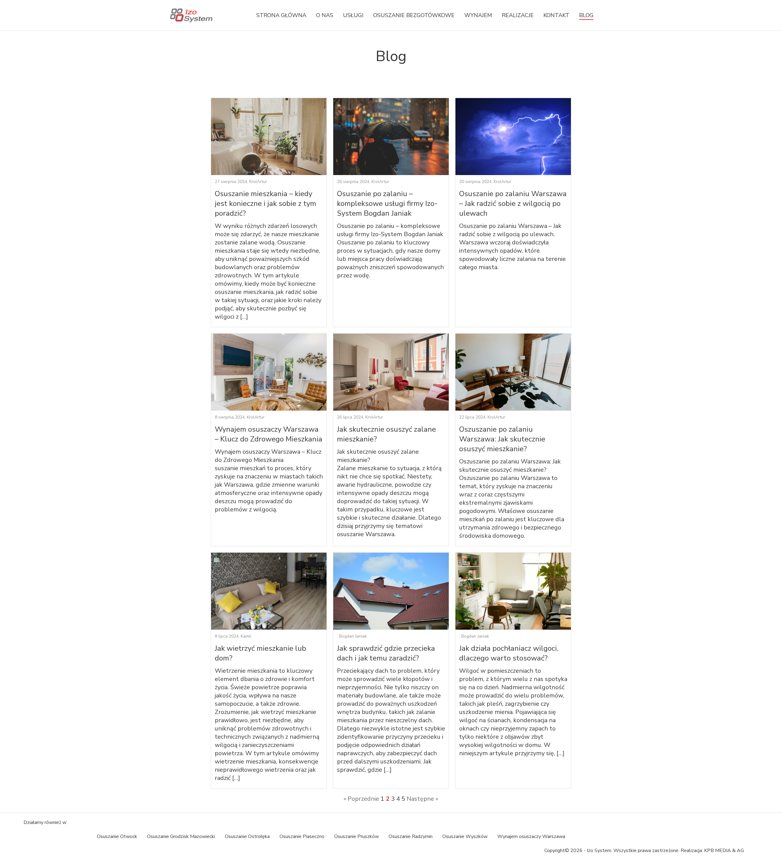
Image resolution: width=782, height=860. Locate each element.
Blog (586, 15)
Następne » (422, 799)
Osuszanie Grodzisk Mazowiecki (181, 836)
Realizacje (518, 15)
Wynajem (478, 15)
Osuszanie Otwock (117, 836)
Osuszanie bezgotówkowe (414, 15)
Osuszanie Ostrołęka (247, 836)
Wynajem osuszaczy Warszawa (531, 836)
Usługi (353, 15)
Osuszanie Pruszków (356, 836)
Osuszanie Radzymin (411, 836)
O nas (324, 15)
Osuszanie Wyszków (465, 836)
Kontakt (556, 15)
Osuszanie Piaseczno (302, 836)
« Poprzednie (361, 799)
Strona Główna (281, 15)
